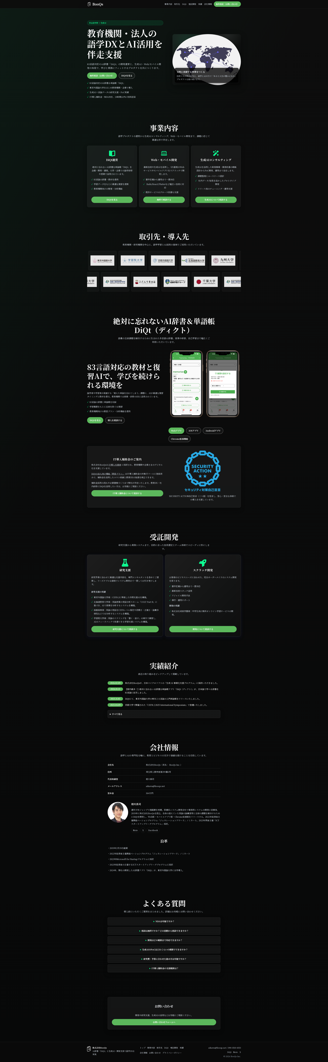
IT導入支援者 (115, 464)
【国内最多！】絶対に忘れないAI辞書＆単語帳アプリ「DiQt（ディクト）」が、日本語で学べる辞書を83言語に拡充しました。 (172, 691)
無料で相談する (164, 199)
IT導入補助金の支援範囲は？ (165, 968)
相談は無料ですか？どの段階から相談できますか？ (165, 930)
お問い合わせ (155, 1052)
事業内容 (168, 4)
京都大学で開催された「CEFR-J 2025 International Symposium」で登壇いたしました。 (166, 704)
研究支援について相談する (125, 629)
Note (135, 830)
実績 (200, 4)
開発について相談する (203, 629)
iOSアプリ (193, 430)
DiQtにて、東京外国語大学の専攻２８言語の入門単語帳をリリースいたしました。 (163, 698)
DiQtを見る (126, 75)
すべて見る (117, 714)
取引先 (177, 4)
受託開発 (192, 4)
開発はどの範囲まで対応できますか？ (165, 940)
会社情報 (208, 4)
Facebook (153, 830)
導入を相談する (115, 420)
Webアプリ (176, 430)
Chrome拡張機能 (179, 438)
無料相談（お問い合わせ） (227, 4)
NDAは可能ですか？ (165, 921)
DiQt (184, 4)
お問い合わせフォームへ (164, 1022)
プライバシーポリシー (172, 1052)
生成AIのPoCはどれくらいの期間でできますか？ (165, 949)
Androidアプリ (213, 430)
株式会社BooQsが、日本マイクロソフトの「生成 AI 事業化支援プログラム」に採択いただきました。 (172, 683)
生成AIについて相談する (215, 199)
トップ (143, 1047)
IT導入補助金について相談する (127, 493)
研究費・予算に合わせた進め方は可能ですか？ (165, 958)
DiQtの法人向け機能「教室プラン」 (107, 473)
